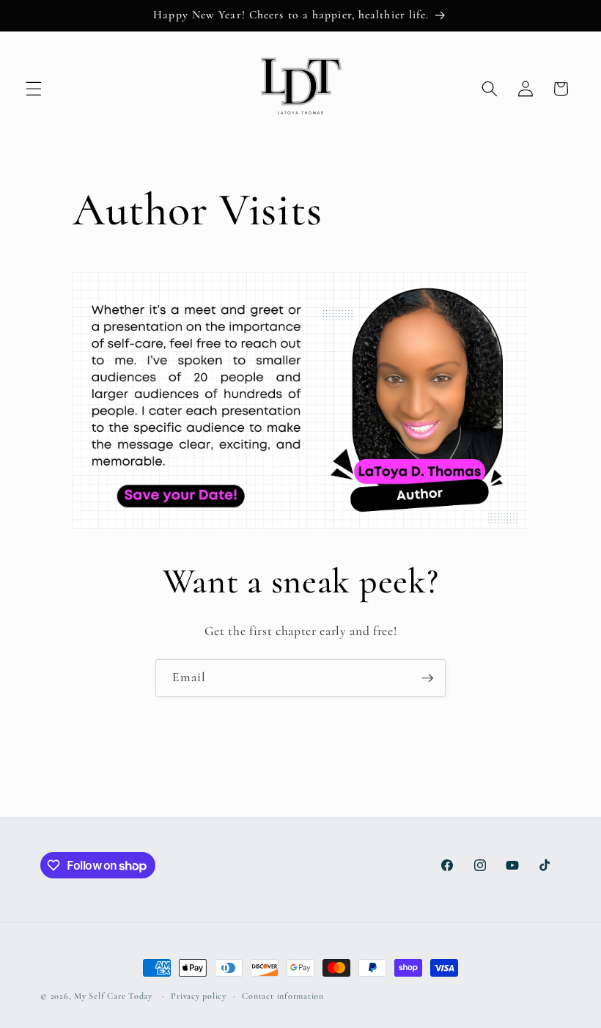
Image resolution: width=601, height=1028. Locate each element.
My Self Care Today (113, 996)
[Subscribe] (427, 678)
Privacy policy (198, 996)
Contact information (283, 996)
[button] (33, 88)
